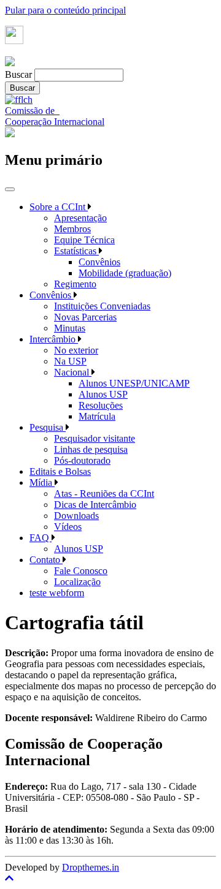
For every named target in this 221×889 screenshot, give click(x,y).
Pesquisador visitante (94, 438)
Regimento (75, 284)
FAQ (40, 537)
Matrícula (97, 416)
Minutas (69, 328)
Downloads (76, 515)
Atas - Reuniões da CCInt (104, 493)
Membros (72, 229)
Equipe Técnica (84, 240)
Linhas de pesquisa (91, 449)
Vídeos (68, 526)
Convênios (99, 262)
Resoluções (101, 405)
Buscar (18, 74)
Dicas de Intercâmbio (95, 504)
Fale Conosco (80, 571)
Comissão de (32, 110)
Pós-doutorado (82, 460)
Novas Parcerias (85, 317)
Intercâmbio (53, 339)
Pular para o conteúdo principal (65, 10)
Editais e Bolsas (60, 471)
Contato (46, 559)
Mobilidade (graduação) (125, 273)
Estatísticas (76, 251)
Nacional (72, 372)
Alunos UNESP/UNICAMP (134, 383)
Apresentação (80, 218)
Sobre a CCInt (58, 207)
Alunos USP (103, 394)
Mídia (42, 482)
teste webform (56, 593)
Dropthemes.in (90, 867)
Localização (77, 582)
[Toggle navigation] (10, 189)
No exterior (76, 350)
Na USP (70, 361)
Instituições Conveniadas (102, 306)
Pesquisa (47, 427)
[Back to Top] (110, 878)
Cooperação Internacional (54, 121)
